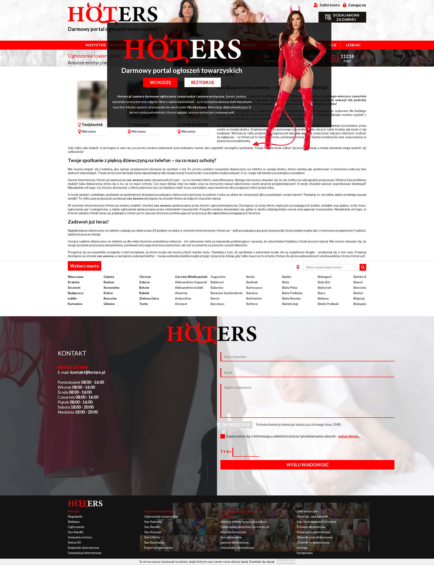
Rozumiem (286, 562)
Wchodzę (160, 82)
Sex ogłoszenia (231, 537)
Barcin (215, 298)
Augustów (218, 277)
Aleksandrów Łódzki (189, 287)
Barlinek (252, 282)
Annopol (181, 304)
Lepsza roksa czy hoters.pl (238, 511)
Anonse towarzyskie (158, 511)
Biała (285, 282)
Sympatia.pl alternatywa (84, 553)
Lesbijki (353, 45)
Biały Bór (324, 282)
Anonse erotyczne (233, 532)
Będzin (286, 277)
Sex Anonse (152, 532)
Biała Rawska (291, 298)
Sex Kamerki (153, 521)
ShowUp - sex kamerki (312, 516)
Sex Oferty (152, 537)
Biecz (321, 293)
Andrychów (183, 298)
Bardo (250, 277)
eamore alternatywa (234, 542)
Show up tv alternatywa (313, 532)
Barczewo (217, 304)
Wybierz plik (236, 424)
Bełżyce (252, 304)
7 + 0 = (226, 451)
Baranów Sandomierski (227, 293)
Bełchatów (254, 298)
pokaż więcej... (349, 436)
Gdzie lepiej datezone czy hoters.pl (244, 527)
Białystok (324, 287)
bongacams (305, 553)
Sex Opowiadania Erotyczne (316, 521)
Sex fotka (227, 516)
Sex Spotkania (154, 542)
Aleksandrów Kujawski (191, 282)
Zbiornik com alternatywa (315, 537)
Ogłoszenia (76, 527)
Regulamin (75, 516)
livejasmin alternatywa (83, 547)
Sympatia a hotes (80, 537)
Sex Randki (75, 532)
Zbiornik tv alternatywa (313, 542)
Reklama (74, 521)
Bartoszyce (254, 287)
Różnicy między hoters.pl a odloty (243, 521)
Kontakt (74, 511)
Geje (332, 45)
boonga (302, 547)
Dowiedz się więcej (261, 561)
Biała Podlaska (292, 293)
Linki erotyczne (307, 511)
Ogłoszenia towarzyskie (161, 516)
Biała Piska (289, 287)
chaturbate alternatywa (237, 547)
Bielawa (323, 298)
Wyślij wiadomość (307, 464)
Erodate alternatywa (311, 527)
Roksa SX (74, 542)
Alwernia (181, 293)
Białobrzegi (290, 304)
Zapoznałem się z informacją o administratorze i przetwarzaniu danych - (293, 436)
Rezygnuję (202, 82)
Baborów (217, 287)
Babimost (217, 282)
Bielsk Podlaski (328, 304)
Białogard (324, 277)
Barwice (252, 293)
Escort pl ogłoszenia (158, 547)
